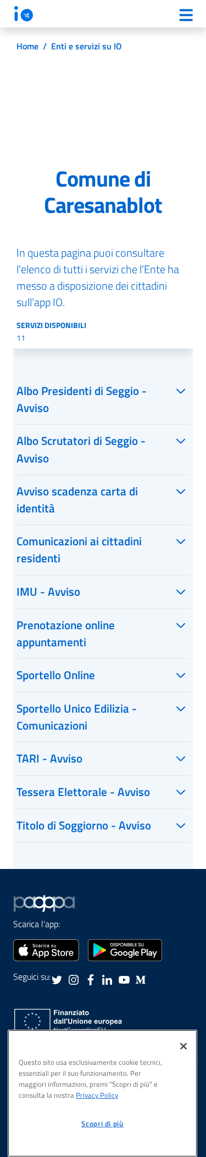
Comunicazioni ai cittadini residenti (79, 549)
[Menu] (185, 15)
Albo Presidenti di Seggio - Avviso (81, 399)
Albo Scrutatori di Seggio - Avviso (81, 449)
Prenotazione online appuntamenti (65, 633)
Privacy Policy (97, 1095)
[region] (102, 1093)
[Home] (23, 13)
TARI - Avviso (49, 758)
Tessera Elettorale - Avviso (83, 791)
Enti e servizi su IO (86, 46)
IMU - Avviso (48, 591)
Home (27, 46)
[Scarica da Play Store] (125, 949)
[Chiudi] (183, 1046)
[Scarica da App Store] (46, 949)
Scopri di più (102, 1123)
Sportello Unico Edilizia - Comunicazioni (76, 716)
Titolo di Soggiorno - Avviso (83, 825)
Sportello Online (55, 675)
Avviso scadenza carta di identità (77, 499)
